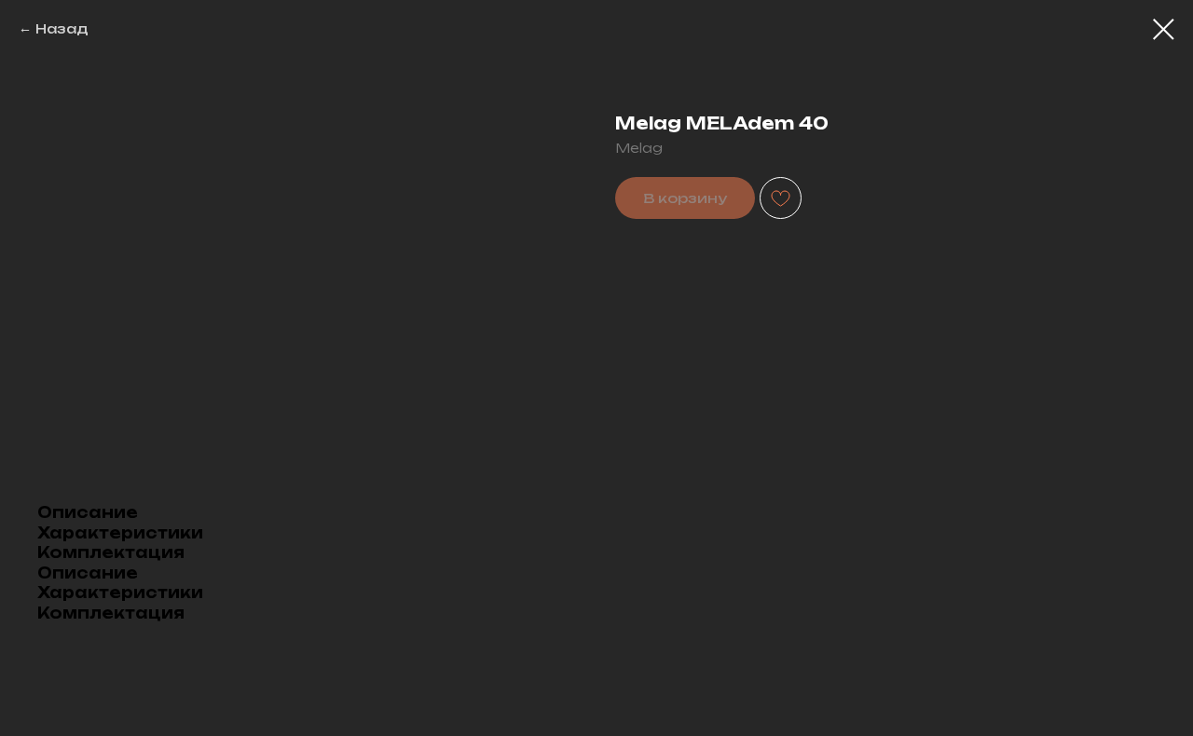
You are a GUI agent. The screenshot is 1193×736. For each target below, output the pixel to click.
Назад (62, 28)
